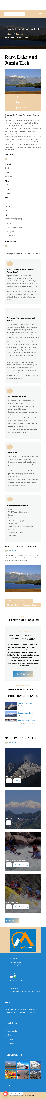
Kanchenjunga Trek (25, 713)
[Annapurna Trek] (35, 1078)
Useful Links (13, 1023)
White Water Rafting (29, 723)
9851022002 (24, 981)
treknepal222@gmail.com (16, 962)
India (19, 716)
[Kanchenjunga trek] (23, 767)
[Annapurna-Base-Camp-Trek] (35, 1069)
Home (9, 34)
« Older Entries (11, 920)
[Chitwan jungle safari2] (23, 1078)
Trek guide (10, 232)
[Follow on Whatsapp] (13, 1085)
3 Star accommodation (14, 228)
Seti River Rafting (13, 902)
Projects (19, 34)
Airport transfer (11, 235)
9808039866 (14, 981)
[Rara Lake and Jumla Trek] (10, 1069)
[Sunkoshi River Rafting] (23, 851)
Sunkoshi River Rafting (26, 720)
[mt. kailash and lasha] (23, 1069)
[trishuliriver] (10, 1078)
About (7, 1002)
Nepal (20, 706)
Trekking (25, 706)
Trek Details (12, 1031)
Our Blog (11, 1039)
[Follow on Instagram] (9, 1085)
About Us (11, 1043)
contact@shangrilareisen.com (17, 965)
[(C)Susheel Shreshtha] (23, 591)
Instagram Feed (14, 1054)
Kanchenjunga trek (25, 703)
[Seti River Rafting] (23, 893)
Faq (9, 1035)
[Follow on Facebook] (6, 1085)
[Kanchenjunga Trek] (23, 809)
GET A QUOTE (23, 674)
